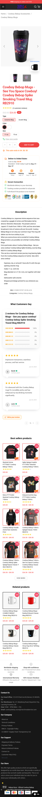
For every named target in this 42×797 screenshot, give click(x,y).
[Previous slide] (4, 46)
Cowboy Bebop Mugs (9, 17)
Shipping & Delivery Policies (11, 742)
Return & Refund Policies (10, 748)
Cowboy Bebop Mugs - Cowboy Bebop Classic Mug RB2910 (10, 646)
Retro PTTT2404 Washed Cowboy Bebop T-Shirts (11, 497)
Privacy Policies (7, 725)
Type (4, 116)
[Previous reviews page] (26, 423)
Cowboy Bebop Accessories (19, 14)
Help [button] (38, 794)
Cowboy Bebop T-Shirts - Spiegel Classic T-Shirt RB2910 (30, 530)
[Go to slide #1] (15, 78)
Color (4, 123)
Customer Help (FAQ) (9, 754)
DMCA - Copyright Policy (10, 729)
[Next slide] (37, 46)
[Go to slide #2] (27, 78)
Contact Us (5, 751)
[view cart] (39, 6)
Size (4, 131)
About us (5, 719)
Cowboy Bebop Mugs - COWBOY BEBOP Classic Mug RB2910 (10, 613)
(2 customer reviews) (20, 108)
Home (3, 14)
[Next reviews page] (37, 423)
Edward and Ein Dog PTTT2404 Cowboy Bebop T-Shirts (29, 497)
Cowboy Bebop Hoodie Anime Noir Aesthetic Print (10, 530)
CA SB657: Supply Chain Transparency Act (16, 732)
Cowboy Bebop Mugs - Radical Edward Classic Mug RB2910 (30, 613)
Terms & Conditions (8, 722)
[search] (35, 6)
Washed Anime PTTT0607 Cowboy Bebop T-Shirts (9, 464)
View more (21, 578)
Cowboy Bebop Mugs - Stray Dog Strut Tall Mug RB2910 (30, 646)
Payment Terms (7, 745)
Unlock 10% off (4, 787)
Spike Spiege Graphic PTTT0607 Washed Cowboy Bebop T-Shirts (30, 464)
